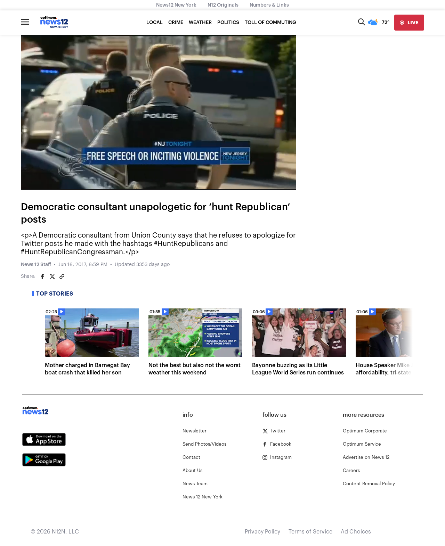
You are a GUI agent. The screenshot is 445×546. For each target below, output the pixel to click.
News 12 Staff (36, 264)
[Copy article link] (62, 276)
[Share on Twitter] (52, 276)
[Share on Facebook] (42, 276)
